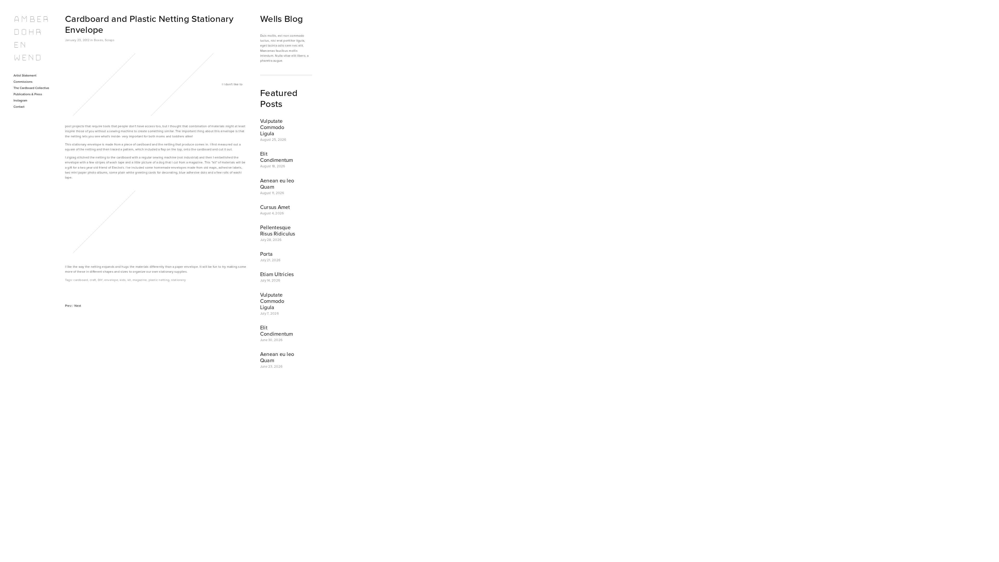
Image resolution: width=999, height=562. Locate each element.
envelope (111, 280)
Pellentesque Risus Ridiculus (277, 230)
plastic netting (159, 280)
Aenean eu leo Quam (277, 183)
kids (123, 280)
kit (129, 280)
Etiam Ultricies (277, 274)
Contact (19, 106)
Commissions (23, 81)
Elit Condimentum (276, 157)
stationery (178, 280)
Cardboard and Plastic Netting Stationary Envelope (149, 24)
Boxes (98, 40)
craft (93, 280)
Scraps (109, 40)
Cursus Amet (275, 207)
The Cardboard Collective (31, 88)
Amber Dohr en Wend (31, 38)
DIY (100, 280)
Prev (68, 305)
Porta (266, 254)
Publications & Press (28, 94)
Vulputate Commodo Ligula (272, 127)
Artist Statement (25, 75)
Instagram (20, 100)
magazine (140, 280)
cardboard (80, 280)
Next (77, 305)
